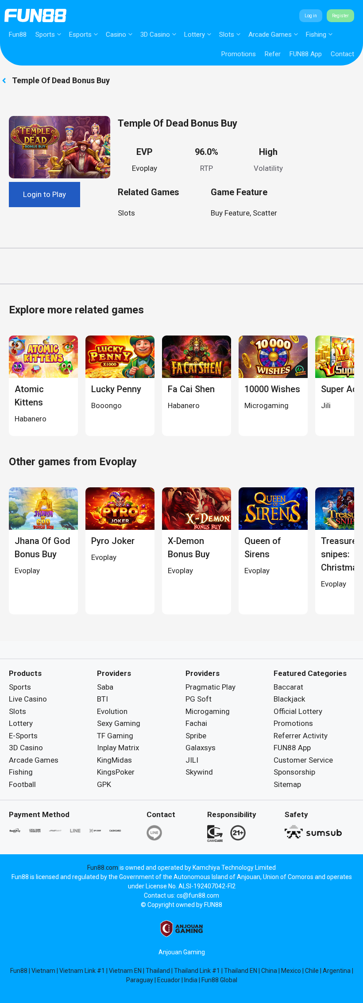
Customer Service (303, 760)
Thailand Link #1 (197, 970)
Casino (116, 35)
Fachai (196, 723)
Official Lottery (298, 711)
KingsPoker (116, 772)
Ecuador (168, 980)
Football (22, 784)
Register (340, 15)
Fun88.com (102, 867)
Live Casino (28, 698)
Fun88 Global (219, 980)
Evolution (112, 711)
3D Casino (155, 35)
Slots (226, 35)
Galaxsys (200, 747)
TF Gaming (115, 735)
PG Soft (198, 698)
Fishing (316, 35)
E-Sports (23, 735)
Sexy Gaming (118, 723)
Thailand (158, 970)
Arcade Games (270, 35)
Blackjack (289, 698)
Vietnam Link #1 (82, 970)
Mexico (291, 970)
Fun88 (18, 35)
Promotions (238, 54)
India (190, 980)
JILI (191, 760)
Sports (45, 35)
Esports (80, 35)
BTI (102, 698)
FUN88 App (306, 54)
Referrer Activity (301, 735)
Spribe (195, 735)
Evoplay (144, 168)
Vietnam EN (125, 970)
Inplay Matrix (118, 747)
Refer (273, 54)
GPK (104, 784)
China (269, 970)
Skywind (199, 772)
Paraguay (139, 980)
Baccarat (288, 687)
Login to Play (44, 194)
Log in (311, 15)
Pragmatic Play (210, 687)
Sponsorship (294, 772)
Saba (105, 687)
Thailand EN (240, 970)
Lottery (194, 35)
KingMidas (114, 760)
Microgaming (207, 711)
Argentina (337, 970)
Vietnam (43, 970)
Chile (312, 970)
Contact (342, 54)
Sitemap (287, 784)
